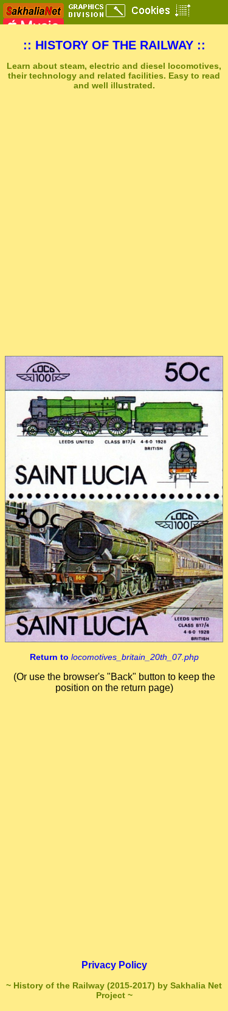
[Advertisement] (114, 223)
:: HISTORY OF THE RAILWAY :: (114, 45)
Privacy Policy (114, 965)
